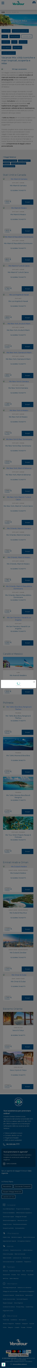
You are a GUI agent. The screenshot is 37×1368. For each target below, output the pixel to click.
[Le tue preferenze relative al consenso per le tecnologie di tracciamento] (3, 1364)
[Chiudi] (34, 682)
